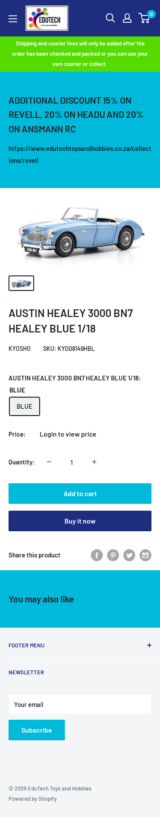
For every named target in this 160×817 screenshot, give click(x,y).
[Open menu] (13, 18)
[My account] (127, 18)
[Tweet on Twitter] (129, 554)
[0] (144, 18)
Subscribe (36, 730)
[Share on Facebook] (97, 554)
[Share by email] (145, 554)
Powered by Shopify (33, 798)
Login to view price (68, 434)
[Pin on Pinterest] (113, 554)
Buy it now (80, 521)
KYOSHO (20, 348)
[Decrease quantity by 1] (49, 462)
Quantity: (22, 462)
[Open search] (110, 18)
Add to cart (80, 493)
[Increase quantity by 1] (94, 462)
